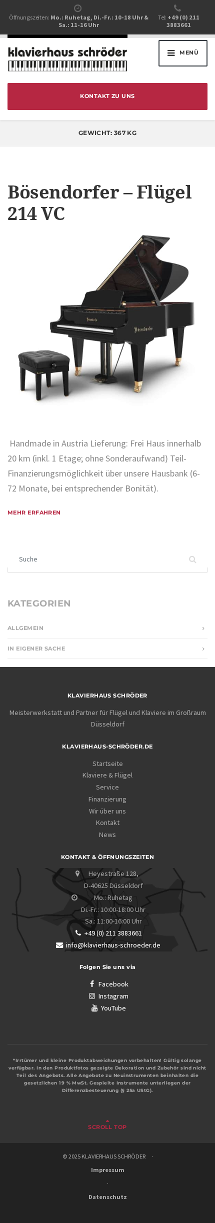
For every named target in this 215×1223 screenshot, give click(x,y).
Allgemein (26, 628)
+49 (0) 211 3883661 (113, 933)
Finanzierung (107, 799)
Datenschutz (107, 1196)
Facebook (113, 984)
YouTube (113, 1008)
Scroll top (107, 1127)
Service (107, 787)
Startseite (107, 763)
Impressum (107, 1170)
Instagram (113, 996)
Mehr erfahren (34, 513)
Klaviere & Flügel (107, 775)
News (107, 834)
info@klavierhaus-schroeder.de (113, 945)
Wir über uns (107, 811)
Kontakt (108, 822)
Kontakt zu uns (107, 96)
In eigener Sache (36, 649)
